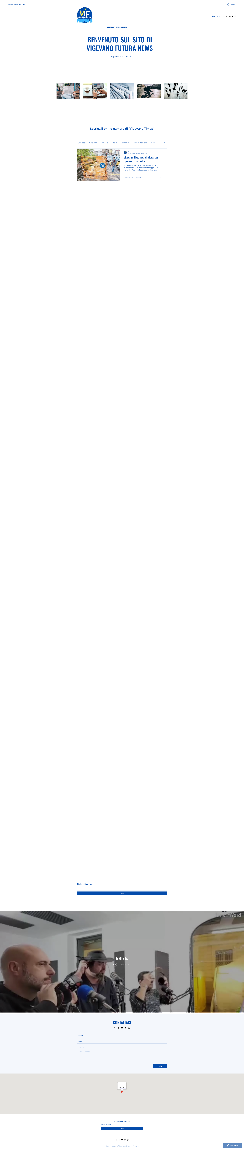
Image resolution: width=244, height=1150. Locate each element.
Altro (153, 143)
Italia (115, 143)
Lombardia (105, 143)
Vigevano (93, 143)
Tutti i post (81, 143)
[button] (164, 143)
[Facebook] (224, 16)
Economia (125, 143)
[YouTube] (230, 16)
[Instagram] (235, 16)
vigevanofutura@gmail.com (16, 4)
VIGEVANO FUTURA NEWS (117, 27)
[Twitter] (233, 16)
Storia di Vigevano (140, 143)
